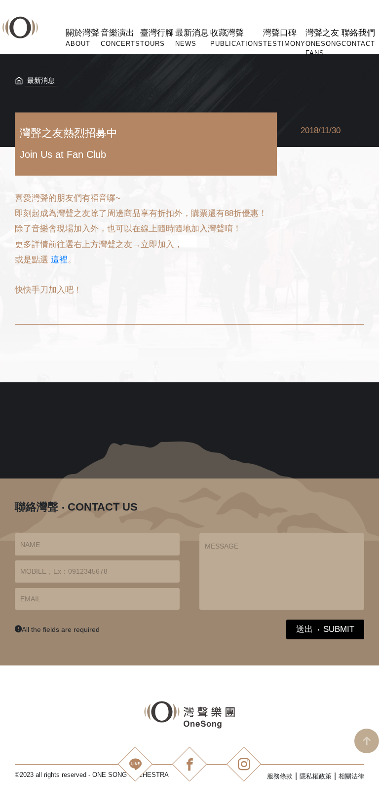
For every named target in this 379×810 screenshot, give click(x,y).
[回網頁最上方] (366, 741)
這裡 (59, 259)
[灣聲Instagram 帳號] (243, 764)
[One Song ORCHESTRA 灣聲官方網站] (189, 715)
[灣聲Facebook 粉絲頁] (189, 764)
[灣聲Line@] (135, 764)
